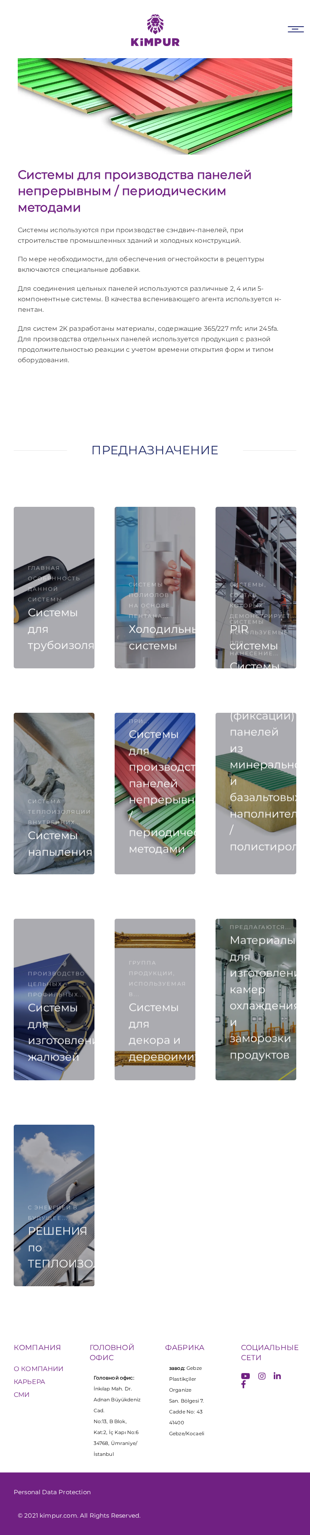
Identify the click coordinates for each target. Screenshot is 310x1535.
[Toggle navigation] (296, 29)
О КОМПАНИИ (39, 1369)
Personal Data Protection (52, 1492)
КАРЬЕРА (29, 1382)
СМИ (21, 1395)
